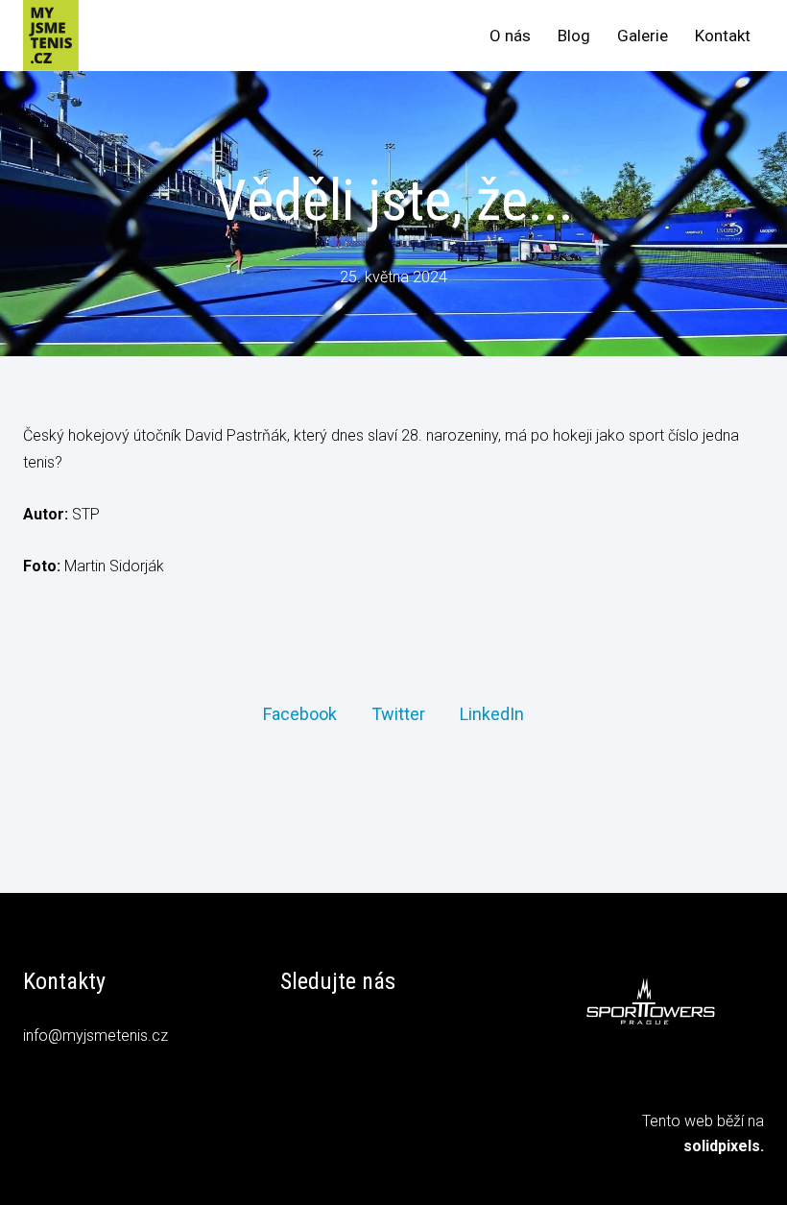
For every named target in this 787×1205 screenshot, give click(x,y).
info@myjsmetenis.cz (95, 1035)
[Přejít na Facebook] (295, 1038)
